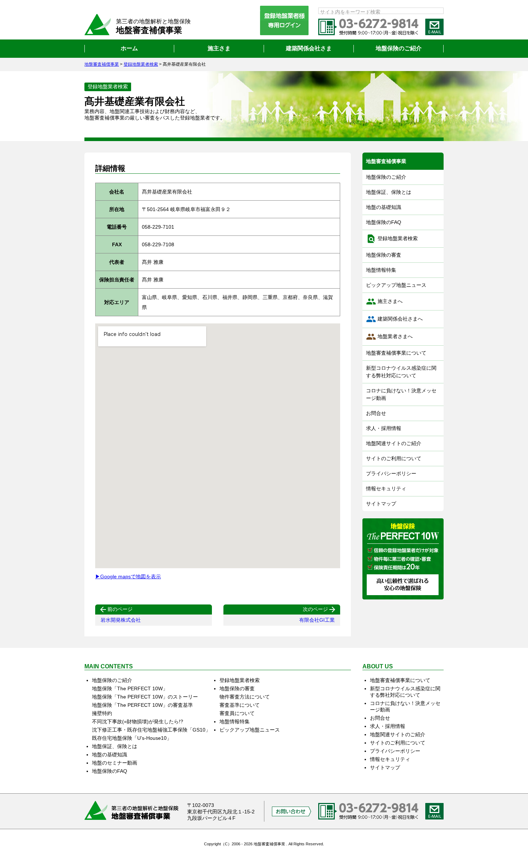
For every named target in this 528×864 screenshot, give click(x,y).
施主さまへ (384, 301)
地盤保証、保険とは (388, 192)
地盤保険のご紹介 (386, 177)
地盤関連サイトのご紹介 (393, 443)
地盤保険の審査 (383, 255)
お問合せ (376, 413)
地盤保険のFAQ (383, 222)
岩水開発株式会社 (121, 620)
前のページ (116, 609)
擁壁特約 (102, 713)
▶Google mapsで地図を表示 (128, 576)
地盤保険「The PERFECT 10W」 (130, 688)
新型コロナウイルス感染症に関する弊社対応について (401, 371)
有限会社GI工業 (317, 620)
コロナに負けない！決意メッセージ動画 (401, 394)
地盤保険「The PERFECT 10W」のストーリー (145, 697)
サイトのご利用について (393, 458)
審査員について (237, 713)
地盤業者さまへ (389, 337)
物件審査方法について (244, 697)
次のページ (320, 609)
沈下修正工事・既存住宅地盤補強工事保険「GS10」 (151, 730)
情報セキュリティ (386, 488)
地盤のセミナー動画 (114, 763)
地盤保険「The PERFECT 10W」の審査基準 (142, 705)
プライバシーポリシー (391, 473)
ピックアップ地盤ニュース (396, 285)
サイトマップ (381, 503)
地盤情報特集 (381, 270)
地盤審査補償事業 (386, 161)
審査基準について (239, 705)
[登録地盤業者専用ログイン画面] (284, 20)
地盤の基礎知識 (383, 207)
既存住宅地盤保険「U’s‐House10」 (132, 738)
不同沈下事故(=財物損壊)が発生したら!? (137, 721)
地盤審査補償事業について (396, 353)
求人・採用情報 (383, 428)
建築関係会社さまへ (394, 319)
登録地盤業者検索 (392, 239)
